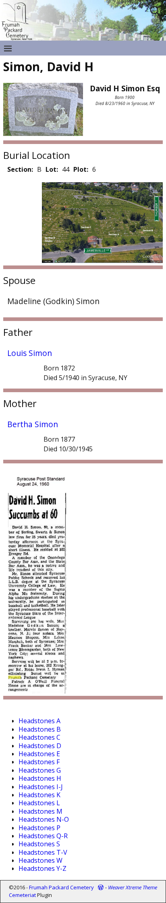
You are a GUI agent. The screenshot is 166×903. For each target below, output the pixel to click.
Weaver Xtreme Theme (132, 887)
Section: (20, 169)
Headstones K (39, 794)
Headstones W (40, 860)
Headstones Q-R (43, 835)
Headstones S (39, 843)
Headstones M (40, 811)
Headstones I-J (41, 786)
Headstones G (40, 770)
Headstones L (39, 802)
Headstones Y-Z (42, 868)
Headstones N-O (44, 819)
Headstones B (40, 729)
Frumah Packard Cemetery (61, 887)
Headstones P (39, 827)
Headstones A (39, 720)
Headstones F (39, 761)
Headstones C (39, 737)
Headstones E (39, 753)
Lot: (52, 169)
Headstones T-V (43, 852)
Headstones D (40, 745)
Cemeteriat (22, 895)
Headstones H (40, 778)
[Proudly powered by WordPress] (101, 887)
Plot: (80, 169)
